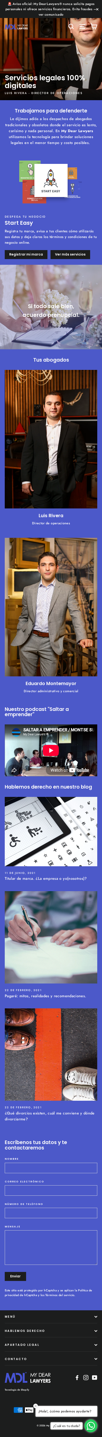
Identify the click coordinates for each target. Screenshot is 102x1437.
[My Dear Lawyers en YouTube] (94, 1377)
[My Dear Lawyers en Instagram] (85, 1377)
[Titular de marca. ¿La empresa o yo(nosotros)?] (51, 831)
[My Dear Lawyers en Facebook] (77, 1377)
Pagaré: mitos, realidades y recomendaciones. (45, 996)
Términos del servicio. (60, 1295)
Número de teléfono (24, 1204)
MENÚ (10, 1317)
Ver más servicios (70, 254)
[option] (51, 50)
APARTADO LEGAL (22, 1345)
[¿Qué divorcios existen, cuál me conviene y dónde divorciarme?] (51, 1054)
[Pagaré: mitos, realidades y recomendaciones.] (51, 937)
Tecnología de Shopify (17, 1390)
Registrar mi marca (26, 254)
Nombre (12, 1159)
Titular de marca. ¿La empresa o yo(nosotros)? (46, 878)
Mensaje (12, 1226)
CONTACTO (16, 1359)
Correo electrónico (24, 1181)
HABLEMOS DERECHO (25, 1331)
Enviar (15, 1276)
